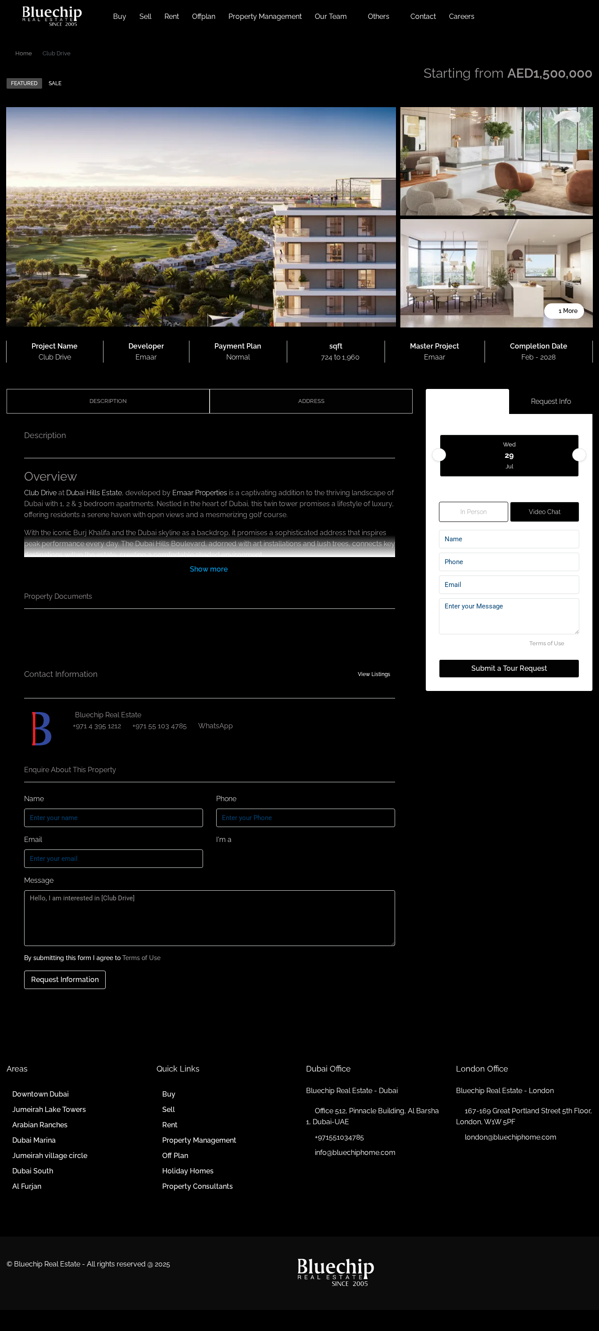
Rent (171, 16)
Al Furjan (26, 1186)
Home (23, 53)
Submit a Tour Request (509, 668)
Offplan (203, 16)
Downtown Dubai (40, 1094)
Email (33, 839)
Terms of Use (141, 957)
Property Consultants (197, 1186)
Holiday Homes (188, 1171)
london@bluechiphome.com (510, 1137)
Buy (119, 16)
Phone (226, 799)
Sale (55, 83)
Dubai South (32, 1171)
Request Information (65, 979)
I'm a (224, 839)
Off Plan (175, 1155)
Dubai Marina (34, 1140)
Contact (423, 16)
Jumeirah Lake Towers (49, 1109)
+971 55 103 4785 (159, 726)
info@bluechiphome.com (355, 1152)
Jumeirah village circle (49, 1155)
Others (378, 16)
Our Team (331, 16)
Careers (461, 16)
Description (108, 401)
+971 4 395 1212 (97, 726)
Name (34, 799)
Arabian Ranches (40, 1125)
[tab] (467, 401)
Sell (145, 16)
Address (311, 401)
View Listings (374, 674)
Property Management (265, 16)
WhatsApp (215, 726)
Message (38, 880)
